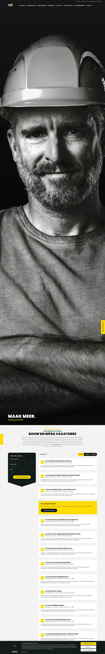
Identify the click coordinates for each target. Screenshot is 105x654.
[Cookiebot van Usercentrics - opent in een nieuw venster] (14, 652)
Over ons (58, 5)
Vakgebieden (51, 5)
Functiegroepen (41, 5)
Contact (88, 5)
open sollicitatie (56, 444)
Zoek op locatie (13, 464)
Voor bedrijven (31, 5)
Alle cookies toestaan (88, 643)
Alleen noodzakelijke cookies (88, 650)
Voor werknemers (79, 5)
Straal (11, 469)
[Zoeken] (76, 1)
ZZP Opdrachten (67, 5)
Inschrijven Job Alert (22, 477)
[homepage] (10, 5)
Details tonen (24, 651)
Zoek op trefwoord (14, 459)
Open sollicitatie (103, 327)
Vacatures (22, 5)
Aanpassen (88, 646)
